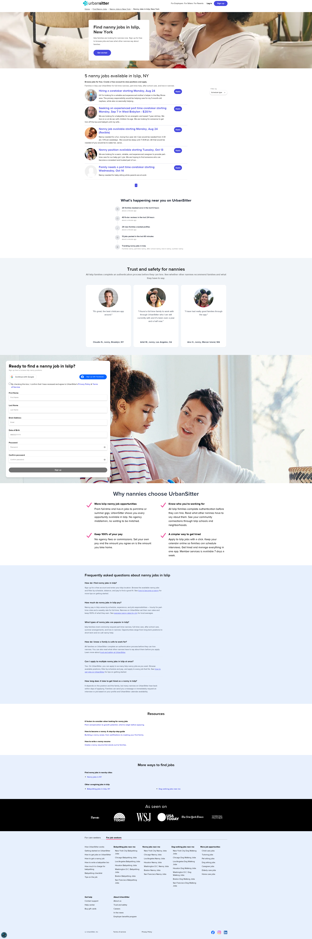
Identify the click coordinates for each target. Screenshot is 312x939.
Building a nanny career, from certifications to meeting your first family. (114, 735)
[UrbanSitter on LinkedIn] (224, 932)
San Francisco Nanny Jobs (155, 874)
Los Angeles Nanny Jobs (154, 858)
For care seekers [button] (93, 837)
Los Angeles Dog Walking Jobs (184, 863)
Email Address (15, 418)
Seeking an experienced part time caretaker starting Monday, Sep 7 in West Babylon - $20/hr (132, 110)
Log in (209, 3)
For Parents (198, 3)
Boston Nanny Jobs (152, 870)
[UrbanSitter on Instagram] (218, 932)
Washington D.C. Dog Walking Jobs (182, 873)
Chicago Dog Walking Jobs (184, 857)
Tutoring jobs (207, 854)
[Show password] (105, 447)
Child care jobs (208, 851)
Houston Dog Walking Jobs (184, 868)
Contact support (91, 901)
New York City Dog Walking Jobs (184, 852)
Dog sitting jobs (208, 862)
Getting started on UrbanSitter (97, 851)
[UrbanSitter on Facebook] (211, 932)
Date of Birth (14, 430)
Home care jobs (208, 874)
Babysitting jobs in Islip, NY (98, 789)
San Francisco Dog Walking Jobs (184, 884)
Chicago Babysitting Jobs (126, 857)
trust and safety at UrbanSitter (112, 652)
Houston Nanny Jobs (153, 862)
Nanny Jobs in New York (120, 9)
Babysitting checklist (93, 873)
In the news (118, 912)
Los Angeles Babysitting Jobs (127, 861)
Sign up (220, 3)
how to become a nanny (148, 590)
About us (117, 901)
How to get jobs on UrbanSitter (98, 854)
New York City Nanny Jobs (155, 851)
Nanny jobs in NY (94, 777)
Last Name (13, 405)
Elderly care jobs (209, 870)
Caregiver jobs (208, 866)
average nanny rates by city (125, 613)
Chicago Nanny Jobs (152, 854)
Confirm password (17, 455)
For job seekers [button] (114, 837)
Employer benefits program (125, 916)
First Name (13, 393)
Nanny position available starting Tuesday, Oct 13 (131, 150)
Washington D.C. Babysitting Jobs (127, 870)
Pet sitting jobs (208, 858)
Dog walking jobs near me (169, 789)
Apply (178, 91)
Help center (90, 905)
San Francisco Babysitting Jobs (126, 881)
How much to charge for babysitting (95, 868)
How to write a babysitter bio (97, 862)
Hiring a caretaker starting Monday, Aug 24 (127, 91)
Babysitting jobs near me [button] (124, 847)
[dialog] (4, 935)
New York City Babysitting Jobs (126, 852)
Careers (117, 909)
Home (87, 9)
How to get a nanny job (94, 858)
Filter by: (214, 89)
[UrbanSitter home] (96, 3)
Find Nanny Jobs (100, 9)
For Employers (177, 3)
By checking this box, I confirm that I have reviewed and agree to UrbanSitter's (54, 385)
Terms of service (119, 932)
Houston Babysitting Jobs (126, 865)
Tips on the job (91, 877)
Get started (102, 53)
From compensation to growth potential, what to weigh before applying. (115, 725)
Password (13, 442)
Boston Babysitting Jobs (125, 876)
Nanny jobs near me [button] (151, 847)
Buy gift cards (90, 909)
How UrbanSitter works (94, 847)
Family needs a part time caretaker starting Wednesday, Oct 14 (127, 169)
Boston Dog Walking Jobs (184, 879)
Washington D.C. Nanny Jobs (156, 866)
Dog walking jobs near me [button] (182, 847)
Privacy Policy (84, 384)
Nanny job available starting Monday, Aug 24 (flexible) (128, 130)
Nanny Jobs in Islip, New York (146, 9)
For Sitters (188, 3)
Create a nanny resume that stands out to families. (106, 745)
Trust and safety (120, 905)
